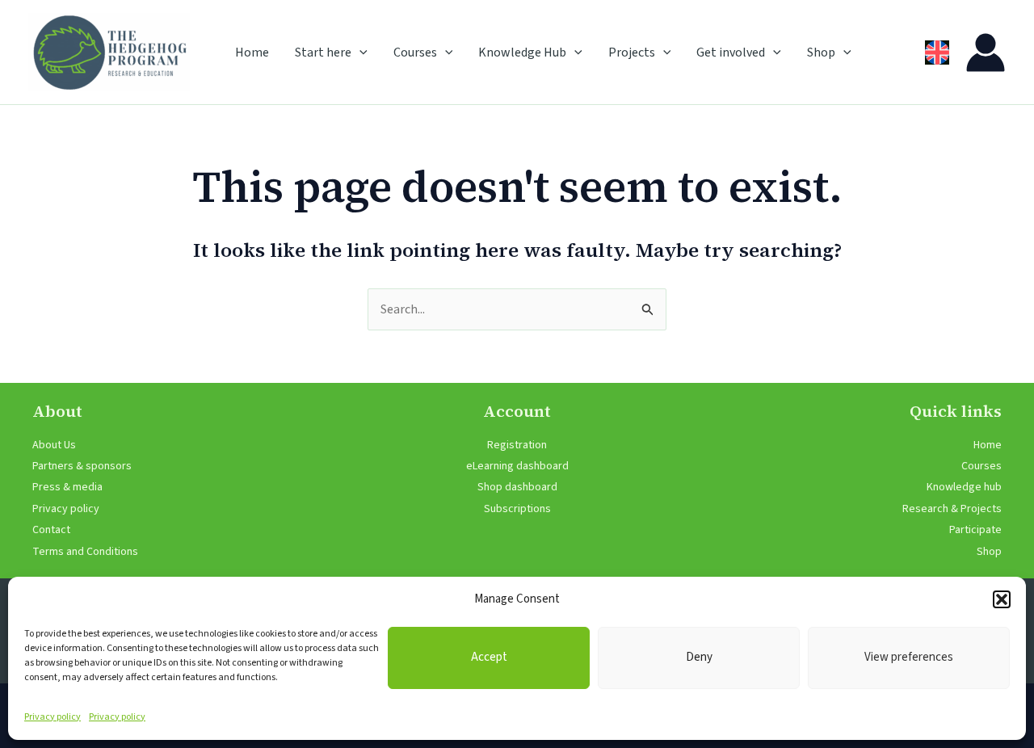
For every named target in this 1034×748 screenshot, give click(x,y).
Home (252, 52)
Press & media (67, 487)
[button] (1002, 599)
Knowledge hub (964, 487)
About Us (54, 445)
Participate (975, 530)
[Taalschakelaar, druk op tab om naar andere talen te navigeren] (937, 52)
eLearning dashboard (517, 466)
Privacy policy (52, 717)
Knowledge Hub (522, 52)
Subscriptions (517, 509)
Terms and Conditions (85, 552)
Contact (51, 530)
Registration (517, 445)
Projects (631, 52)
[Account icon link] (985, 52)
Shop (821, 52)
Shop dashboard (517, 487)
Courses (415, 52)
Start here (323, 52)
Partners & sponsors (82, 466)
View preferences (908, 657)
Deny (699, 657)
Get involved (730, 52)
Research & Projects (952, 509)
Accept (489, 657)
